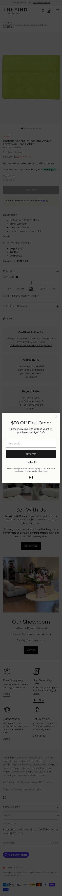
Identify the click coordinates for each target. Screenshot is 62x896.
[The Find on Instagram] (31, 477)
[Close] (56, 416)
